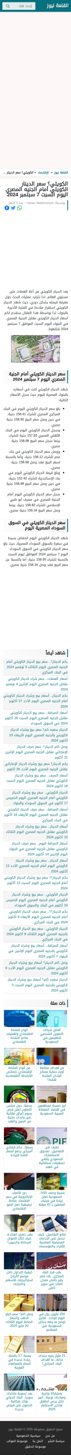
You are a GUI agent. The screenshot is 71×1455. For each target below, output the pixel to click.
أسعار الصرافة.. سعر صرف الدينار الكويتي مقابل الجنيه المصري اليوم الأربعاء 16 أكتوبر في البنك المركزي (36, 814)
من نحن (50, 1435)
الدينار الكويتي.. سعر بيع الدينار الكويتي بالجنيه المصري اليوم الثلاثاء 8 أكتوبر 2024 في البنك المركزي (37, 933)
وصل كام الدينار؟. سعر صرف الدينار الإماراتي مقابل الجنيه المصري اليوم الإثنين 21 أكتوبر (36, 752)
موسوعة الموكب (17, 1441)
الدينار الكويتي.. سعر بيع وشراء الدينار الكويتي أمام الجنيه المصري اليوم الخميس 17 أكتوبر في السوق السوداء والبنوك (37, 797)
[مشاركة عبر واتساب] (19, 208)
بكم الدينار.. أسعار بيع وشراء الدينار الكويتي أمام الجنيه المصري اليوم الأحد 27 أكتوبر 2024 (35, 700)
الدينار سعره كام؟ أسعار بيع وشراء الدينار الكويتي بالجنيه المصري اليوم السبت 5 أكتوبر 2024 (38, 984)
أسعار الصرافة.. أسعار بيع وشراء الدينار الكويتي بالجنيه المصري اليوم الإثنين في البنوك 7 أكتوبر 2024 (38, 950)
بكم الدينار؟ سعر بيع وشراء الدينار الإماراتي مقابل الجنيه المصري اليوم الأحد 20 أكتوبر (36, 766)
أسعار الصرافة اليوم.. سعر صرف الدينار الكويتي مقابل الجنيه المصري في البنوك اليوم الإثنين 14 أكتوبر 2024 (38, 848)
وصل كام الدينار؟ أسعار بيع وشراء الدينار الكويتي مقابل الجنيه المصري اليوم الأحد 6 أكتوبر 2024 (36, 967)
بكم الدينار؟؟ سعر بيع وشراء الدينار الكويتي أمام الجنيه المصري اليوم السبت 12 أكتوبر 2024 (36, 882)
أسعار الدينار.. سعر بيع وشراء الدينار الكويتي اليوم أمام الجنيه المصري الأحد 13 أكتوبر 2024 (37, 865)
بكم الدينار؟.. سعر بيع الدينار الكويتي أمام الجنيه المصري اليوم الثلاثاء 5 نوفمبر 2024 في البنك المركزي (37, 666)
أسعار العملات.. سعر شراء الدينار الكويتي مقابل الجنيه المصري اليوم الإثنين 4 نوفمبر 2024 (37, 684)
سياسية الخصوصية (28, 1435)
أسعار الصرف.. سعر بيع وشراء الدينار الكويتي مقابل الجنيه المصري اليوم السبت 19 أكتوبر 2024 (37, 780)
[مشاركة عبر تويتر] (13, 208)
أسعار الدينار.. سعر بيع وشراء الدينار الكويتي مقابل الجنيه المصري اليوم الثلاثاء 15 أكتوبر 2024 (37, 831)
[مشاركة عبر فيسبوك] (7, 208)
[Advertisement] (35, 90)
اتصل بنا (38, 1441)
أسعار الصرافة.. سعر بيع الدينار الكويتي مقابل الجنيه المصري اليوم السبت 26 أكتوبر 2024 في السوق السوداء (36, 718)
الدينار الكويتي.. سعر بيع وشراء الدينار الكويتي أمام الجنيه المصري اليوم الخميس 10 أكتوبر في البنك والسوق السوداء (37, 899)
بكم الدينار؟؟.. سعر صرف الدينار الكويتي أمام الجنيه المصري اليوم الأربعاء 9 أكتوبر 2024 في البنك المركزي (38, 916)
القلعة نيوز (58, 5)
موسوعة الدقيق (35, 1446)
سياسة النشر (56, 1441)
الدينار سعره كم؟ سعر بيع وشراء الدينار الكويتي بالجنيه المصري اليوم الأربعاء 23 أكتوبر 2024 (38, 734)
